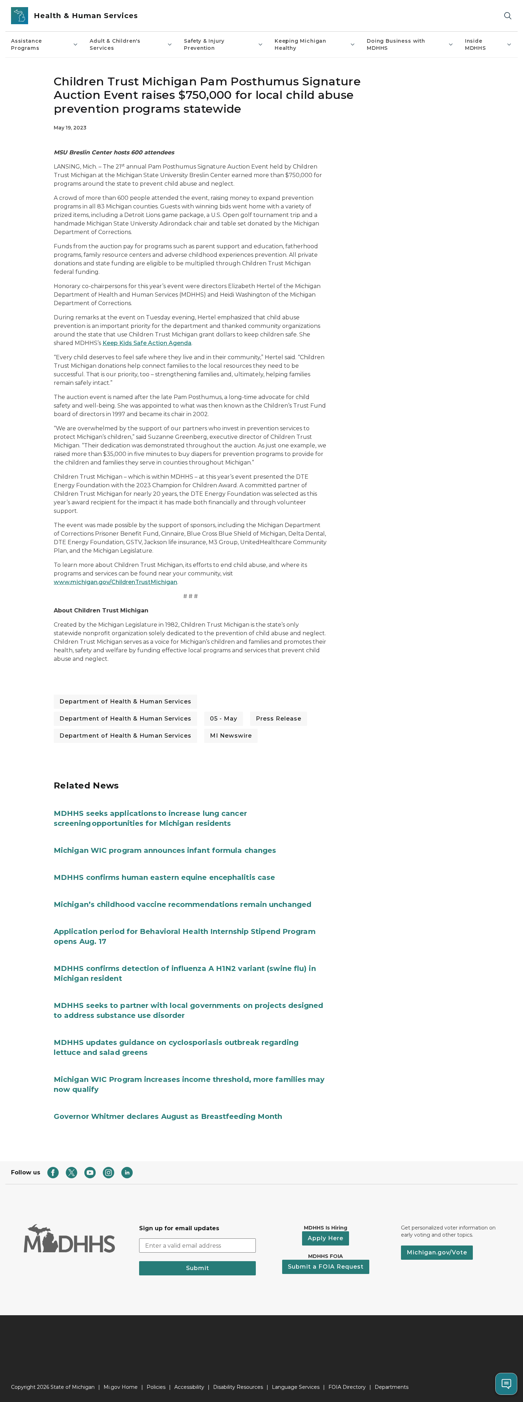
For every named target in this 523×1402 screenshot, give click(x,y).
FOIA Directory (347, 1387)
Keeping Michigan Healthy (300, 44)
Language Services (295, 1387)
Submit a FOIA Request (326, 1266)
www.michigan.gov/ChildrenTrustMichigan (115, 582)
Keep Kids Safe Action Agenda (146, 343)
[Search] (507, 15)
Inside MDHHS (475, 44)
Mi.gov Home (121, 1387)
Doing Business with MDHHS (396, 44)
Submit (197, 1268)
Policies (156, 1387)
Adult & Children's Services (115, 44)
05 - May (223, 718)
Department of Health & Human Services (125, 701)
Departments (391, 1387)
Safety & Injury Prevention (204, 44)
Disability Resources (238, 1387)
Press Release (278, 718)
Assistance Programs (26, 44)
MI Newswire (231, 735)
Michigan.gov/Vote (437, 1252)
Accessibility (189, 1387)
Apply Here (325, 1238)
